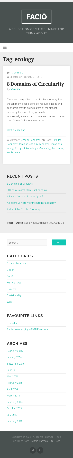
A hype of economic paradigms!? (25, 196)
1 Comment (16, 72)
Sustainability (14, 295)
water (18, 152)
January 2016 (14, 357)
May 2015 (12, 376)
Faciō (36, 16)
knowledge (32, 148)
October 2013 (14, 408)
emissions (56, 144)
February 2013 (15, 421)
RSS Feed (55, 441)
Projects (11, 289)
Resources (57, 148)
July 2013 (12, 415)
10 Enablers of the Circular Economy (27, 190)
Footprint (20, 148)
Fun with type (14, 282)
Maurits (15, 89)
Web (9, 302)
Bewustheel (13, 323)
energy (10, 148)
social (10, 152)
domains (23, 144)
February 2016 (15, 351)
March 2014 (13, 395)
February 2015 (15, 382)
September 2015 (16, 363)
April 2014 (12, 389)
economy (44, 144)
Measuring (44, 148)
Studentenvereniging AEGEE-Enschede (27, 329)
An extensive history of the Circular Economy (31, 202)
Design (10, 269)
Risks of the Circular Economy (23, 209)
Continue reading (16, 130)
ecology (33, 144)
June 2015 (12, 370)
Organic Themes (39, 441)
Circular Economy (30, 140)
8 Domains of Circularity (35, 84)
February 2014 (15, 402)
